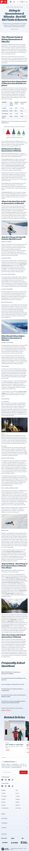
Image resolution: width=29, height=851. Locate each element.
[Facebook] (2, 779)
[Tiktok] (13, 779)
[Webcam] (14, 1)
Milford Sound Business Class (14, 582)
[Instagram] (6, 779)
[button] (17, 1)
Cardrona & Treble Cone (18, 848)
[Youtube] (9, 779)
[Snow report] (10, 1)
